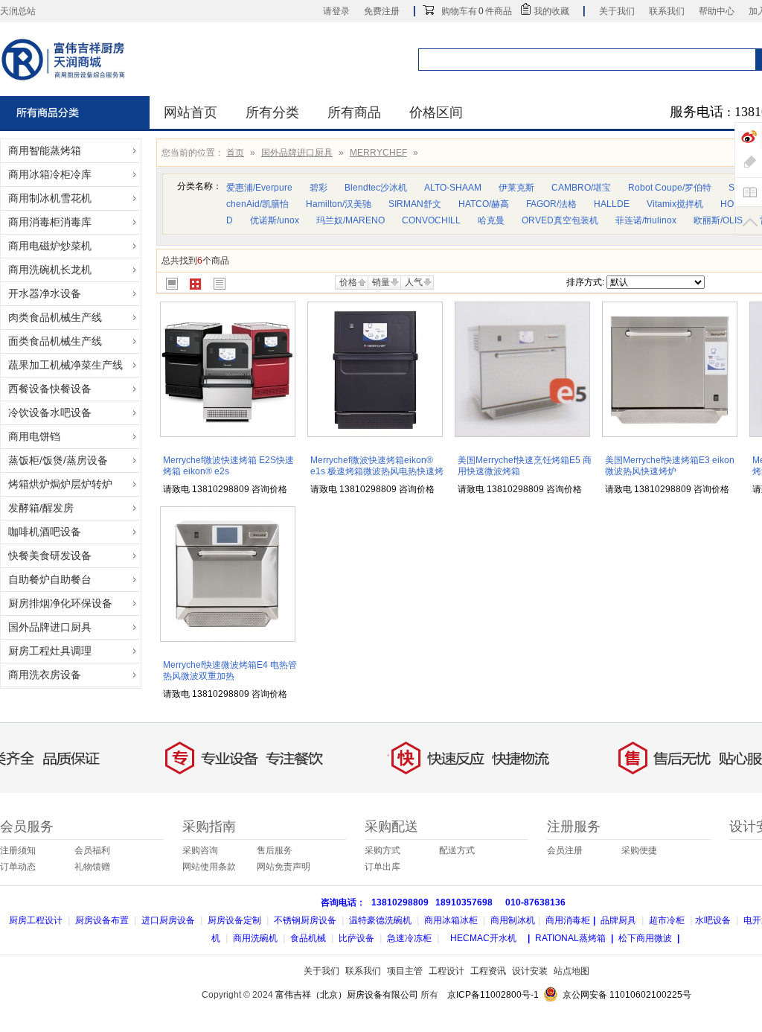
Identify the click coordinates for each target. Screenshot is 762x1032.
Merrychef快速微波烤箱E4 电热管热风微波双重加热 (230, 670)
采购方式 (382, 850)
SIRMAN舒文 (414, 204)
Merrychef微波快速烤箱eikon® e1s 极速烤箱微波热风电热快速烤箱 (377, 471)
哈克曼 (491, 220)
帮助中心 (716, 11)
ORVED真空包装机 (560, 220)
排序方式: (585, 282)
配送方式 (457, 850)
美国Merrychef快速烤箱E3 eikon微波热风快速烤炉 (669, 466)
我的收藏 (551, 11)
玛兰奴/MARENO (350, 220)
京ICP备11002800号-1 (493, 995)
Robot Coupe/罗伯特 (669, 187)
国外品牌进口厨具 (297, 152)
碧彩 (318, 187)
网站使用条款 (209, 866)
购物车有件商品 (476, 11)
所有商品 (354, 112)
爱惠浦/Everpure (259, 187)
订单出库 (382, 866)
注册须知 (18, 850)
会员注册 (565, 850)
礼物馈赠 (92, 866)
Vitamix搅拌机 (675, 204)
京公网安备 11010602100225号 (627, 995)
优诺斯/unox (274, 220)
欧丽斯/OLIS (718, 220)
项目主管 (405, 971)
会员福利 (92, 850)
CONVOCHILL (431, 220)
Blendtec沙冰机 (376, 187)
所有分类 (272, 112)
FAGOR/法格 (551, 204)
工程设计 (446, 971)
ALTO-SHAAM (452, 187)
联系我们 (667, 11)
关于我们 (617, 11)
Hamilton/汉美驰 (338, 204)
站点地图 (571, 971)
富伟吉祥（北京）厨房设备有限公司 (346, 995)
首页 (235, 152)
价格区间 (436, 112)
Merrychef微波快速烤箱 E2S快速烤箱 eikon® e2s (228, 466)
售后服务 (274, 850)
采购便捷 (639, 850)
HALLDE (612, 204)
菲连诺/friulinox (645, 220)
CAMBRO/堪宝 (581, 187)
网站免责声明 (283, 866)
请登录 (336, 11)
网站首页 (190, 112)
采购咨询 (200, 850)
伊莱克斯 (516, 187)
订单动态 (18, 866)
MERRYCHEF (378, 152)
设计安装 (530, 971)
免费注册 (382, 11)
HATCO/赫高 (483, 204)
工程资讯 (488, 971)
